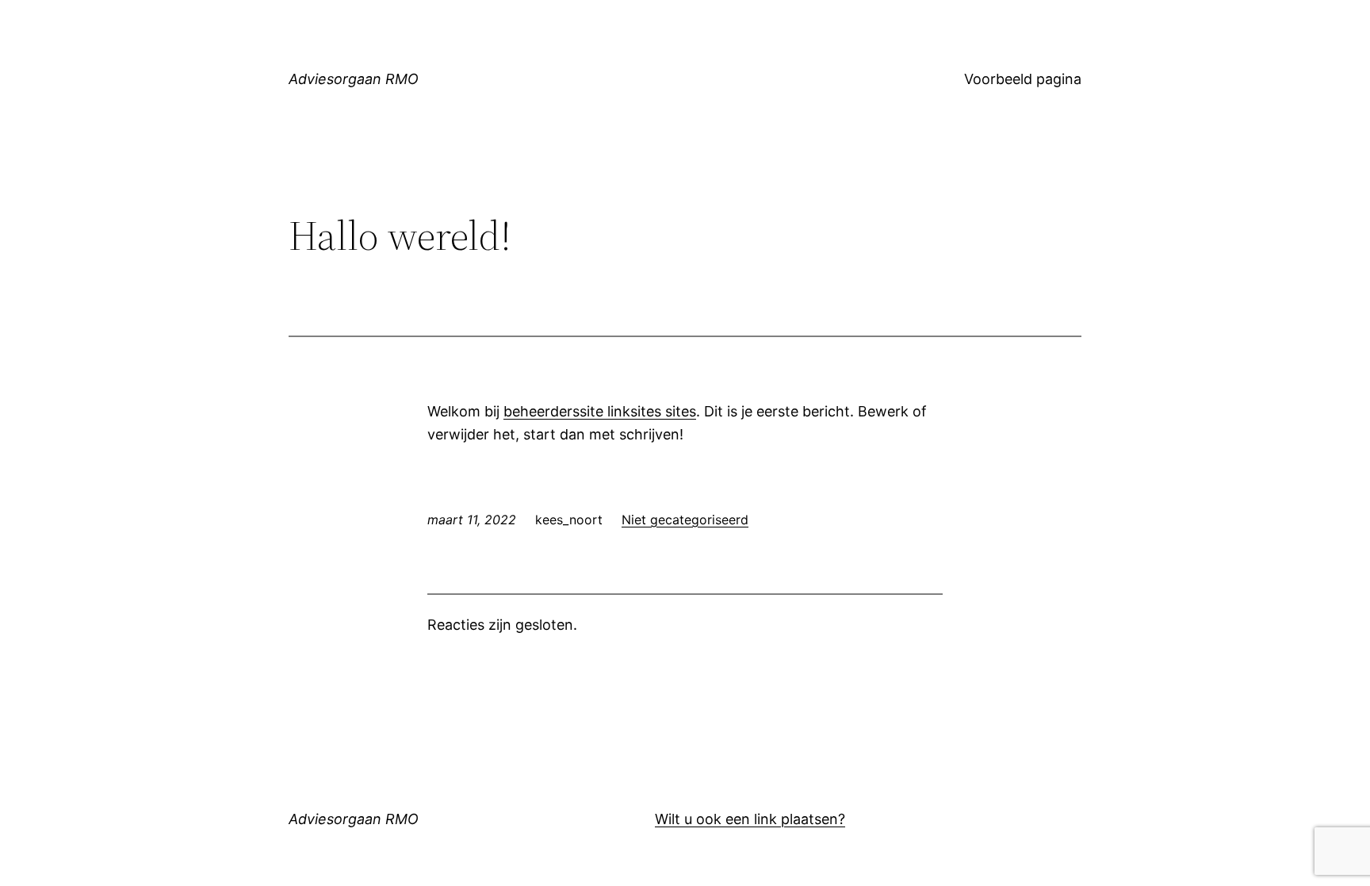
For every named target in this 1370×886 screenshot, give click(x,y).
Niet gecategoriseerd (685, 519)
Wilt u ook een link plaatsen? (750, 819)
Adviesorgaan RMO (354, 79)
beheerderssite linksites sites (599, 411)
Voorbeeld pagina (1022, 79)
